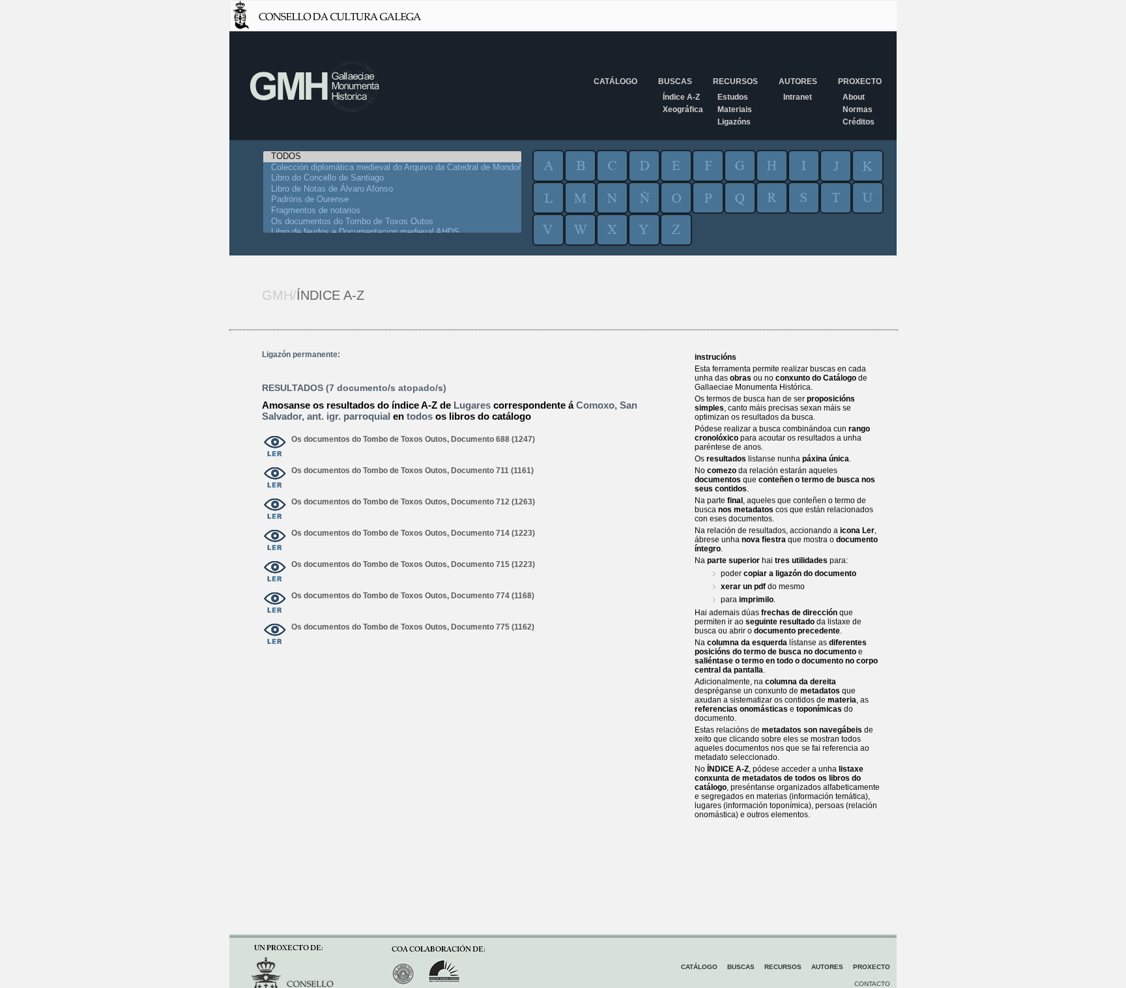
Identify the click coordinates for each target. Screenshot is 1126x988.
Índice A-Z (681, 97)
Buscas (675, 81)
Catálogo (615, 81)
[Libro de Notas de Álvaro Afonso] (392, 189)
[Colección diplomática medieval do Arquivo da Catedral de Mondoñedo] (392, 167)
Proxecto (860, 81)
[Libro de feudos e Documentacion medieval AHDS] (392, 232)
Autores (798, 81)
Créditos (858, 121)
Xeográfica (683, 109)
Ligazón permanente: (301, 354)
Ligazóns (734, 121)
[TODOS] (392, 156)
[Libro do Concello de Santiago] (392, 178)
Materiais (734, 109)
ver (275, 447)
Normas (858, 109)
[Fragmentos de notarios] (392, 210)
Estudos (732, 97)
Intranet (797, 97)
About (854, 97)
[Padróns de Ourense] (392, 199)
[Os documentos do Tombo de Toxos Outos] (392, 221)
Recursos (735, 81)
